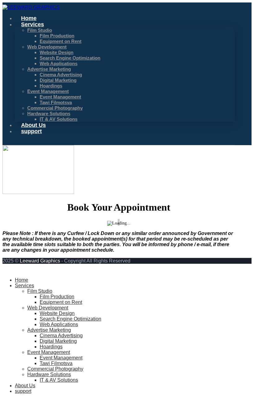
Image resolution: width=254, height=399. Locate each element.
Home (21, 280)
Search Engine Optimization (70, 58)
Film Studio (39, 30)
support (31, 131)
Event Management (48, 91)
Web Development (47, 46)
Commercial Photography (55, 108)
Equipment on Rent (60, 41)
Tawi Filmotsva (56, 102)
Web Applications (58, 63)
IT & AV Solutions (58, 119)
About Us (25, 385)
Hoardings (51, 85)
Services (32, 24)
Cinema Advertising (61, 74)
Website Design (56, 52)
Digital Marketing (58, 80)
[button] (6, 269)
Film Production (57, 35)
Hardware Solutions (49, 374)
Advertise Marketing (49, 69)
